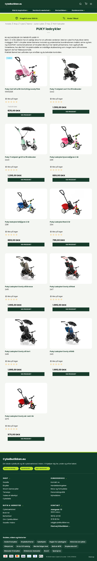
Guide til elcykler (10, 542)
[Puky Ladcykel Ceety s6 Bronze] (26, 267)
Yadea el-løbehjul (10, 495)
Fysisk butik (26, 468)
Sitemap (91, 557)
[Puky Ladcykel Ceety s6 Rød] (71, 267)
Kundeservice (77, 10)
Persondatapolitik (58, 492)
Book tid (6, 513)
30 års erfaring (10, 468)
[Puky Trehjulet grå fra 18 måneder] (26, 138)
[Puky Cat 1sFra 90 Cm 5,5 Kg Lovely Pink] (26, 70)
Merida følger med (41, 546)
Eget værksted (42, 468)
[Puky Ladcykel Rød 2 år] (71, 203)
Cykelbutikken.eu (14, 459)
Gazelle (6, 482)
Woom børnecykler (11, 489)
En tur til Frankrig (23, 546)
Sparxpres (57, 551)
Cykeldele (7, 499)
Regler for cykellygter (58, 542)
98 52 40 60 (56, 516)
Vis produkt (26, 115)
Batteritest (7, 516)
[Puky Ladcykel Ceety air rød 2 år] (26, 397)
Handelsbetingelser (58, 485)
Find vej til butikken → (60, 526)
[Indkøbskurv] (86, 3)
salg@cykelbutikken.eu (60, 522)
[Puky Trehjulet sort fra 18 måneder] (71, 70)
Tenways (6, 492)
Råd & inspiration (19, 10)
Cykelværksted (9, 509)
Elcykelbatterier (27, 542)
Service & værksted (41, 10)
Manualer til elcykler (12, 551)
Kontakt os (55, 482)
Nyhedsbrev (55, 495)
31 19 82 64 (55, 519)
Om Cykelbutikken (10, 519)
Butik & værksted (12, 505)
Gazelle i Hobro (9, 523)
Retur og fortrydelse (59, 489)
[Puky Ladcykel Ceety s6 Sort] (26, 332)
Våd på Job (8, 546)
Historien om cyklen (77, 542)
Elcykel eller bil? (71, 546)
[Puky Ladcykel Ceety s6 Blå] (71, 332)
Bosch (46, 551)
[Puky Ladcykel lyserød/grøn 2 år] (71, 138)
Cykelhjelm (41, 542)
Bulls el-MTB (56, 546)
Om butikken (60, 10)
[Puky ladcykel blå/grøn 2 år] (26, 203)
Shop (5, 478)
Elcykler (6, 485)
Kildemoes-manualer (32, 551)
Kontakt (55, 505)
